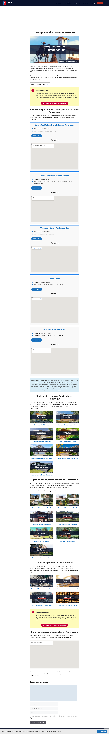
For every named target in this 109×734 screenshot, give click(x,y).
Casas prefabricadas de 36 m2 (67, 508)
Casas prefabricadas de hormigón (41, 589)
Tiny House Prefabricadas (42, 425)
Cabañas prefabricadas (67, 541)
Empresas (86, 3)
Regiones (77, 3)
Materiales (68, 3)
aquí (59, 390)
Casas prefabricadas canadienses (67, 458)
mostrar (47, 84)
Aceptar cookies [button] (102, 731)
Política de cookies (56, 731)
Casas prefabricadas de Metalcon (41, 605)
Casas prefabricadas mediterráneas (41, 475)
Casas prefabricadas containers (41, 558)
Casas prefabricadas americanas (41, 458)
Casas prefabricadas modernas (41, 442)
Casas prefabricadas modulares (67, 524)
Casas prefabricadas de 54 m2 (41, 508)
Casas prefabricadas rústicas (67, 442)
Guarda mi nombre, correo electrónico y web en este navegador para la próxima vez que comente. (54, 717)
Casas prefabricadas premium (67, 425)
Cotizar (100, 3)
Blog (93, 3)
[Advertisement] (54, 19)
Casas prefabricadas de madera (67, 605)
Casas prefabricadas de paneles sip (67, 589)
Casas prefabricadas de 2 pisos (41, 524)
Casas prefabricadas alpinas (41, 541)
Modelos (59, 3)
